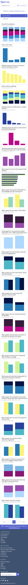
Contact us (4, 553)
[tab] (14, 15)
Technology (4, 537)
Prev (4, 522)
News (2, 539)
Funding (3, 541)
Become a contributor (7, 548)
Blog (2, 565)
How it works (4, 535)
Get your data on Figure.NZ (8, 549)
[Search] (18, 5)
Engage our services (6, 551)
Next (23, 522)
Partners (3, 567)
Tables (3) (5, 19)
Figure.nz (5, 2)
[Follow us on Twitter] (3, 580)
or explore (23, 5)
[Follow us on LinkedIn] (7, 580)
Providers (3, 568)
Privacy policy (4, 556)
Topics (2, 563)
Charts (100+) (6, 16)
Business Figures (5, 561)
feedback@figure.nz (14, 528)
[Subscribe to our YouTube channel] (5, 580)
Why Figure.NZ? (5, 534)
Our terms (3, 554)
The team (3, 542)
